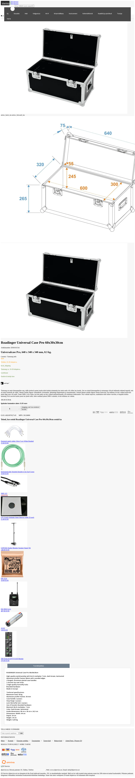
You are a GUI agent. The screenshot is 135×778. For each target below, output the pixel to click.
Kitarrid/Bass (59, 14)
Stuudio (17, 14)
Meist (3, 741)
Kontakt (10, 741)
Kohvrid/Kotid (88, 14)
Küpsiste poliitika (22, 741)
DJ (7, 14)
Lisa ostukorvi (30, 407)
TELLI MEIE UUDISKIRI (10, 729)
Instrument (73, 14)
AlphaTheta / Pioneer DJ (73, 741)
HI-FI (47, 14)
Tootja (119, 14)
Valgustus (36, 14)
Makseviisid (58, 741)
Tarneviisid (47, 741)
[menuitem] (7, 13)
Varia (9, 19)
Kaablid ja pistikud (105, 14)
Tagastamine (36, 741)
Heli (26, 14)
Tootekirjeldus (38, 666)
